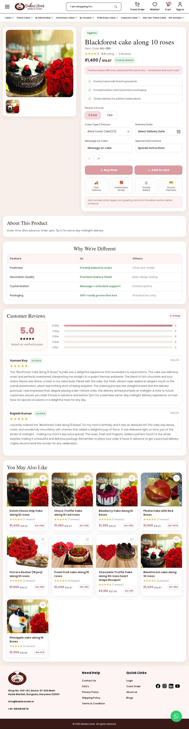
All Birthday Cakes (106, 17)
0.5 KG (92, 115)
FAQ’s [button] (85, 686)
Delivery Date (143, 124)
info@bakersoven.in (21, 701)
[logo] (29, 6)
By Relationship (43, 17)
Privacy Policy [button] (90, 692)
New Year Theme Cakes (154, 17)
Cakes (8, 17)
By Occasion (86, 17)
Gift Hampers (175, 17)
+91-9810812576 (18, 709)
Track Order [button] (133, 686)
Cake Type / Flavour (98, 124)
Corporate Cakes (129, 17)
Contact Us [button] (89, 680)
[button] (7, 6)
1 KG (110, 115)
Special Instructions (148, 141)
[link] (115, 6)
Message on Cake (96, 141)
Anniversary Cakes (65, 17)
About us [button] (131, 692)
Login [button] (129, 680)
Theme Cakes (23, 17)
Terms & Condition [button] (93, 703)
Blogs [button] (129, 698)
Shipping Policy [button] (91, 698)
